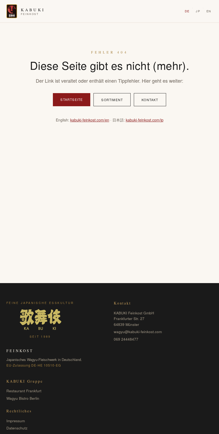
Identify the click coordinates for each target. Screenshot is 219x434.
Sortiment (112, 99)
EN (208, 11)
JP (198, 11)
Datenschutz (17, 428)
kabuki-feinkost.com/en (89, 120)
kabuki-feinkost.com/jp (144, 120)
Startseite (71, 99)
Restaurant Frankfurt (23, 390)
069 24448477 (126, 339)
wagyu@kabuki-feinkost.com (138, 331)
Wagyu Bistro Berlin (22, 398)
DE (187, 11)
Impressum (15, 420)
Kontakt (150, 99)
